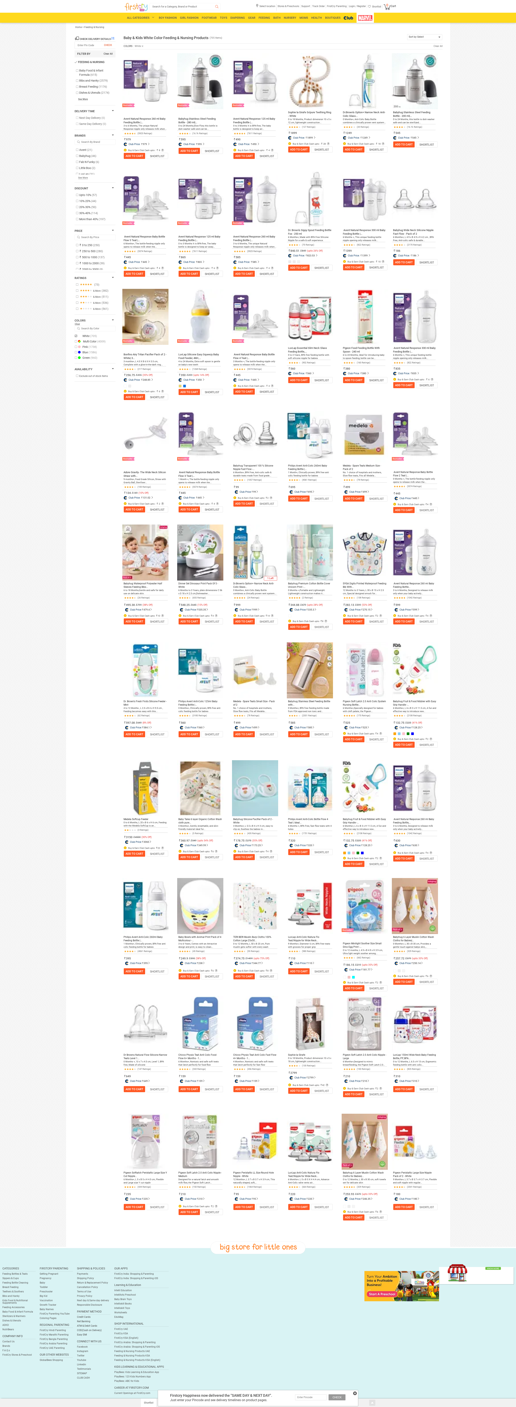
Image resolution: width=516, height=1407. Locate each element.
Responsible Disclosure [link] (89, 1304)
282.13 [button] (349, 605)
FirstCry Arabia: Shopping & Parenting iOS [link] (137, 1346)
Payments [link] (82, 1273)
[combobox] (424, 37)
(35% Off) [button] (148, 375)
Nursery (290, 17)
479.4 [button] (147, 609)
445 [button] (128, 257)
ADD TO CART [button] (134, 156)
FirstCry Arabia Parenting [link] (53, 1343)
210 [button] (347, 1076)
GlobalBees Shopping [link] (51, 1360)
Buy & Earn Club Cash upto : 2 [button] (144, 504)
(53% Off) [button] (367, 604)
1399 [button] (348, 250)
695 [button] (292, 487)
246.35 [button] (366, 1199)
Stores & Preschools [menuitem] (288, 6)
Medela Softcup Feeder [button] (136, 819)
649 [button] (139, 722)
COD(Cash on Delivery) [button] (89, 1330)
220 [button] (292, 1194)
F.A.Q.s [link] (6, 1350)
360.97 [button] (185, 840)
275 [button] (249, 840)
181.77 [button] (366, 969)
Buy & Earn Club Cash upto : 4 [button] (253, 150)
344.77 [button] (257, 963)
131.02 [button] (146, 497)
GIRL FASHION (189, 17)
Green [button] (89, 357)
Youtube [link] (81, 1360)
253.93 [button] (349, 1194)
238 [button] (200, 963)
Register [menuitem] (361, 6)
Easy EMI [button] (82, 1334)
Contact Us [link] (8, 1341)
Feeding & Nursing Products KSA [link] (132, 1355)
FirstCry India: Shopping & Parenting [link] (134, 1273)
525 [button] (347, 722)
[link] (401, 1286)
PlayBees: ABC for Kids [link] (126, 1381)
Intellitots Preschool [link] (125, 1294)
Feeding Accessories (13, 1307)
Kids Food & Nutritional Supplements (15, 1301)
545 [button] (397, 133)
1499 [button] (250, 958)
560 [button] (292, 368)
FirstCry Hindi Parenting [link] (53, 1330)
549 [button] (194, 840)
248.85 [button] (146, 379)
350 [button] (183, 375)
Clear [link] (77, 324)
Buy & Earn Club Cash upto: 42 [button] (308, 1085)
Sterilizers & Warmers (13, 1316)
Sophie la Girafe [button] (296, 1054)
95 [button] (237, 1194)
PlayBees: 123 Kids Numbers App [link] (132, 1376)
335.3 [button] (311, 609)
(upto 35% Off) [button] (370, 964)
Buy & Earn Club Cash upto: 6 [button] (198, 851)
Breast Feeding (10, 1287)
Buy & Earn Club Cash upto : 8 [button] (144, 150)
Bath (277, 17)
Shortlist (157, 156)
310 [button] (397, 1076)
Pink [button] (89, 346)
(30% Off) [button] (146, 837)
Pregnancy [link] (45, 1278)
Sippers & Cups (10, 1278)
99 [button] (237, 487)
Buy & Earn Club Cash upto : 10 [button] (364, 261)
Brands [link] (6, 1346)
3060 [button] (146, 842)
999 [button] (238, 605)
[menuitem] (136, 7)
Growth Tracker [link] (48, 1304)
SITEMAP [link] (82, 1373)
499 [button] (347, 487)
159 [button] (183, 1076)
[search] (185, 6)
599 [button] (359, 604)
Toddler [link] (44, 1287)
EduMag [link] (118, 1317)
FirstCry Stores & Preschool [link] (17, 1354)
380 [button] (347, 368)
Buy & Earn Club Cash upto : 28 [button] (309, 144)
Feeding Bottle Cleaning (15, 1282)
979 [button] (128, 139)
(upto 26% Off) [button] (315, 250)
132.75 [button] (399, 722)
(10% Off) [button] (143, 492)
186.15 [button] (349, 964)
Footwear (209, 17)
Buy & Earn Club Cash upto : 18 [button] (364, 144)
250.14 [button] (417, 963)
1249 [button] (348, 133)
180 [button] (397, 1194)
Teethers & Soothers (13, 1291)
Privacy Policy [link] (84, 1296)
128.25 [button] (417, 727)
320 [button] (292, 840)
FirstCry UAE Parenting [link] (52, 1348)
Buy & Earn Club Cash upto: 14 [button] (253, 616)
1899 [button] (293, 133)
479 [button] (304, 604)
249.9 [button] (184, 958)
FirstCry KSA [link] (121, 1333)
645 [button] (194, 604)
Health (316, 17)
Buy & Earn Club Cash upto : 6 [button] (198, 268)
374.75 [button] (240, 958)
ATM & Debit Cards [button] (87, 1326)
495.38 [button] (130, 605)
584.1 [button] (147, 727)
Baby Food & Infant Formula (17, 1311)
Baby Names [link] (47, 1309)
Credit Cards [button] (84, 1317)
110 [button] (292, 958)
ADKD (5, 1325)
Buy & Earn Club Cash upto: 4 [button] (412, 504)
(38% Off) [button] (148, 604)
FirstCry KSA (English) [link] (126, 1337)
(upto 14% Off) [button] (201, 375)
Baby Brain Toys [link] (123, 1299)
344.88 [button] (294, 605)
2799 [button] (293, 1072)
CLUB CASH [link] (83, 1377)
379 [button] (409, 958)
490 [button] (238, 139)
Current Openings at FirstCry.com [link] (132, 1393)
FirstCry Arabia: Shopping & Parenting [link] (135, 1342)
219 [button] (359, 964)
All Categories (138, 17)
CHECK (337, 1397)
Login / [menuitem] (353, 6)
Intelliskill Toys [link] (122, 1308)
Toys (223, 17)
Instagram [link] (82, 1351)
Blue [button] (89, 352)
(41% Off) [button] (417, 722)
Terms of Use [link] (84, 1291)
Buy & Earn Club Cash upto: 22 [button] (144, 848)
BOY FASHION (168, 17)
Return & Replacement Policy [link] (92, 1282)
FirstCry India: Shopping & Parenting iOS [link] (136, 1278)
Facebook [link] (82, 1346)
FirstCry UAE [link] (121, 1329)
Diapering (237, 17)
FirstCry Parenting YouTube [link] (55, 1313)
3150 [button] (129, 837)
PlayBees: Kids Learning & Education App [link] (136, 1372)
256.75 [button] (130, 375)
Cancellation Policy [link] (87, 1287)
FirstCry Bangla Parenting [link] (54, 1339)
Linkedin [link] (81, 1364)
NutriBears (8, 1329)
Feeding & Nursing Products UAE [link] (132, 1351)
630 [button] (397, 840)
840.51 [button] (294, 250)
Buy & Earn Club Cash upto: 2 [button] (252, 498)
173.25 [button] (257, 845)
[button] (266, 7)
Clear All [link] (108, 53)
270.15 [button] (366, 609)
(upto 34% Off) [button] (205, 840)
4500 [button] (138, 837)
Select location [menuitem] (267, 6)
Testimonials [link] (84, 1369)
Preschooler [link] (46, 1291)
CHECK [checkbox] (108, 45)
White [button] (89, 336)
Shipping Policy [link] (85, 1278)
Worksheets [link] (120, 1312)
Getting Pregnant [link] (49, 1273)
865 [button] (183, 257)
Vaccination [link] (46, 1300)
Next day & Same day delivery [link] (93, 1300)
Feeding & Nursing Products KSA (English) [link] (137, 1360)
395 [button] (128, 958)
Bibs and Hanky (11, 1296)
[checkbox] (93, 73)
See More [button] (83, 177)
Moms (304, 17)
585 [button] (238, 257)
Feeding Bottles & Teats (15, 1273)
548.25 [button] (185, 605)
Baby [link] (42, 1282)
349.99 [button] (202, 845)
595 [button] (183, 139)
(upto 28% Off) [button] (315, 604)
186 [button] (397, 250)
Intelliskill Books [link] (123, 1303)
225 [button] (409, 722)
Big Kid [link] (43, 1296)
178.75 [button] (240, 840)
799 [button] (139, 604)
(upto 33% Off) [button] (420, 958)
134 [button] (128, 493)
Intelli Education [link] (123, 1290)
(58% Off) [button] (201, 958)
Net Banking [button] (83, 1321)
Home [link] (78, 27)
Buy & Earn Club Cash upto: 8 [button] (307, 621)
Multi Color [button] (94, 341)
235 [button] (128, 1194)
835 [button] (397, 368)
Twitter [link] (80, 1355)
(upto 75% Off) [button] (261, 958)
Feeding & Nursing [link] (94, 27)
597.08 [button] (130, 722)
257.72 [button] (399, 958)
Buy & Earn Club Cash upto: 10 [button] (144, 616)
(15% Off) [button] (202, 604)
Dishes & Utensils (11, 1320)
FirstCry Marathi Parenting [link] (54, 1334)
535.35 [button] (202, 609)
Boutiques (332, 17)
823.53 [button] (311, 255)
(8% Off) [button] (147, 722)
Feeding (264, 17)
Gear (251, 17)
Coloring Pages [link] (48, 1318)
